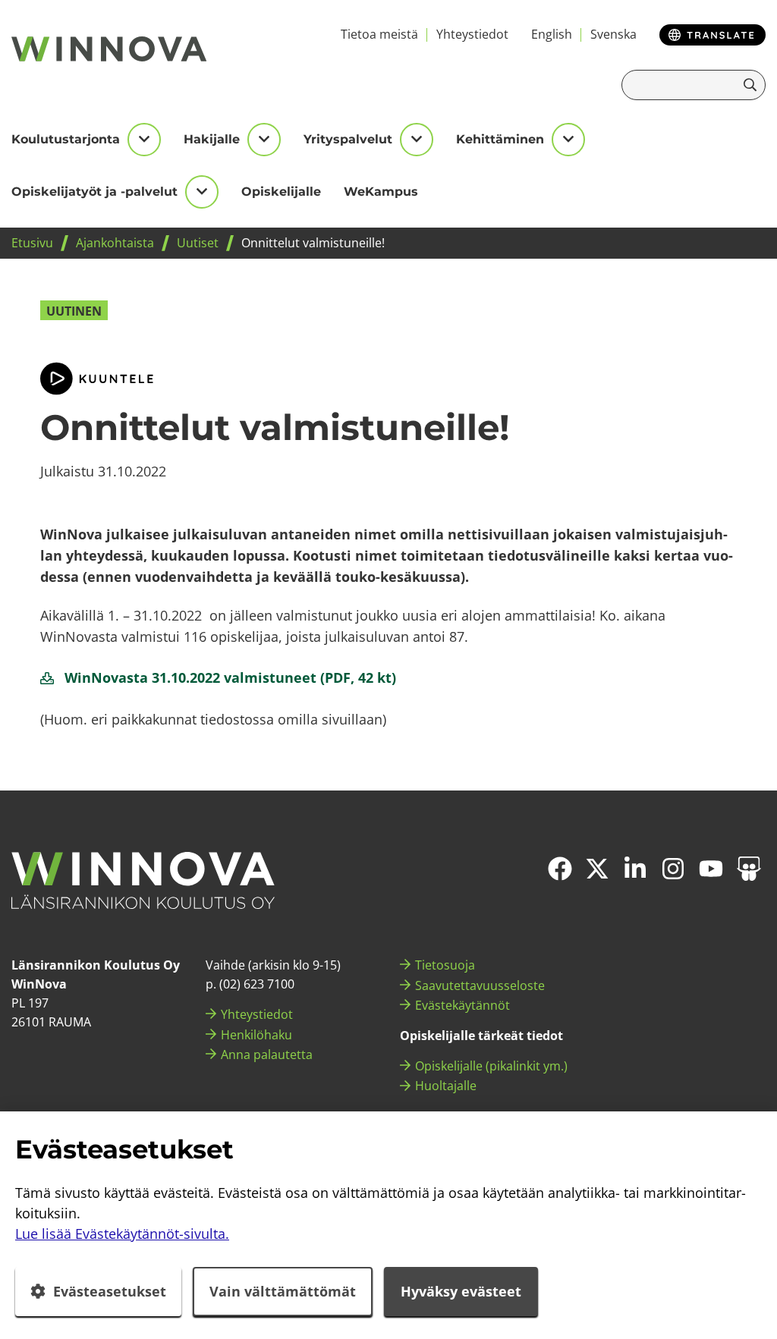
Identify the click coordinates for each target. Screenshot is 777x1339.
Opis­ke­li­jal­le (281, 191)
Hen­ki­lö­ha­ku (256, 1034)
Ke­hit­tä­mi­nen (500, 139)
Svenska (613, 34)
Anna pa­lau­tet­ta (267, 1054)
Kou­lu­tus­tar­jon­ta (65, 139)
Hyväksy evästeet (461, 1291)
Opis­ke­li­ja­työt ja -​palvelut (94, 191)
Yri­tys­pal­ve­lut (348, 139)
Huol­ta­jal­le (446, 1085)
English (551, 34)
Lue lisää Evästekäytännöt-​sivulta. (122, 1233)
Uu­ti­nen (74, 311)
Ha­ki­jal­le (212, 139)
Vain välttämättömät (282, 1291)
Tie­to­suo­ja (445, 965)
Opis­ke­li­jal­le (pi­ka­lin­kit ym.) (491, 1066)
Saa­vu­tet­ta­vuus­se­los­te (480, 985)
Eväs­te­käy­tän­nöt (462, 1005)
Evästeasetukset (109, 1291)
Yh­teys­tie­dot (472, 34)
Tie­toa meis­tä (379, 34)
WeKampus (381, 191)
